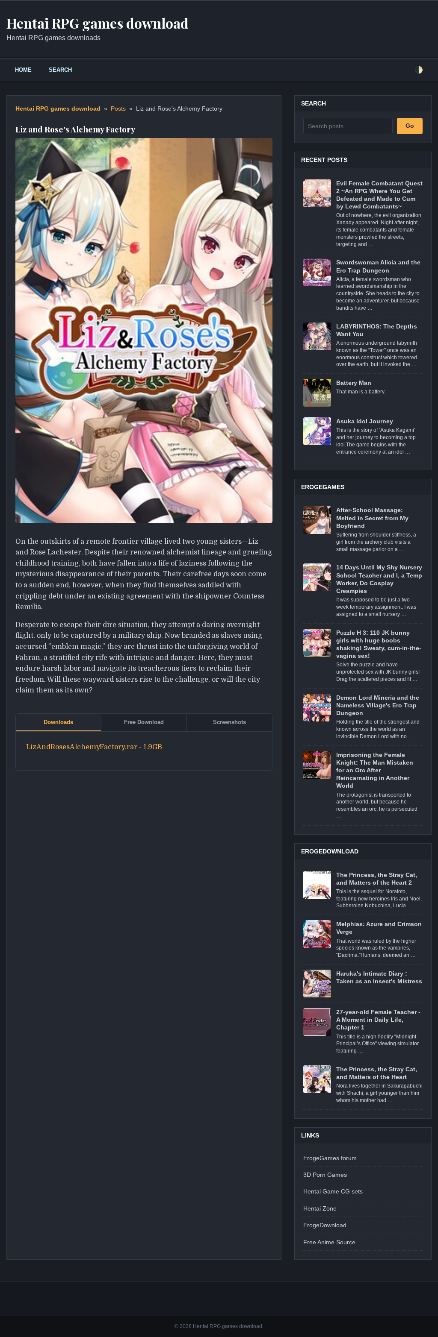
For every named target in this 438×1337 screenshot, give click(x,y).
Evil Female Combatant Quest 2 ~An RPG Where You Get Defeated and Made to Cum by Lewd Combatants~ (379, 195)
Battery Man (353, 382)
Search (60, 70)
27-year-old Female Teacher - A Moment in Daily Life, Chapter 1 (378, 1020)
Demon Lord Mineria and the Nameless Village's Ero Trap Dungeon (377, 705)
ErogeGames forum (330, 1158)
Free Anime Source (329, 1242)
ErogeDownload (324, 1225)
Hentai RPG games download (58, 109)
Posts (118, 109)
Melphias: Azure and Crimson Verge (379, 928)
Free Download (144, 722)
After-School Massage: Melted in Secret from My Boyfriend (372, 518)
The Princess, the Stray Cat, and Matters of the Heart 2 (376, 878)
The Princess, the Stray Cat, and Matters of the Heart (376, 1073)
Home (23, 70)
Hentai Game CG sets (333, 1191)
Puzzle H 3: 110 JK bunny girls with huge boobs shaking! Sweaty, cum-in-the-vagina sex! (378, 644)
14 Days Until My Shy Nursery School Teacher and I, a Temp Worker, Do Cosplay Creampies (379, 579)
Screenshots (229, 722)
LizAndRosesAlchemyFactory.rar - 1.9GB (94, 747)
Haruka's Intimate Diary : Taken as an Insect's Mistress (379, 977)
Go (409, 125)
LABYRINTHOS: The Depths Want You (376, 330)
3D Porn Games (325, 1174)
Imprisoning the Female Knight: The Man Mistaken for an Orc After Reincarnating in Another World (374, 770)
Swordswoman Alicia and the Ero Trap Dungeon (378, 266)
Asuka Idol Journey (364, 421)
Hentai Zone (320, 1208)
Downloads (58, 722)
